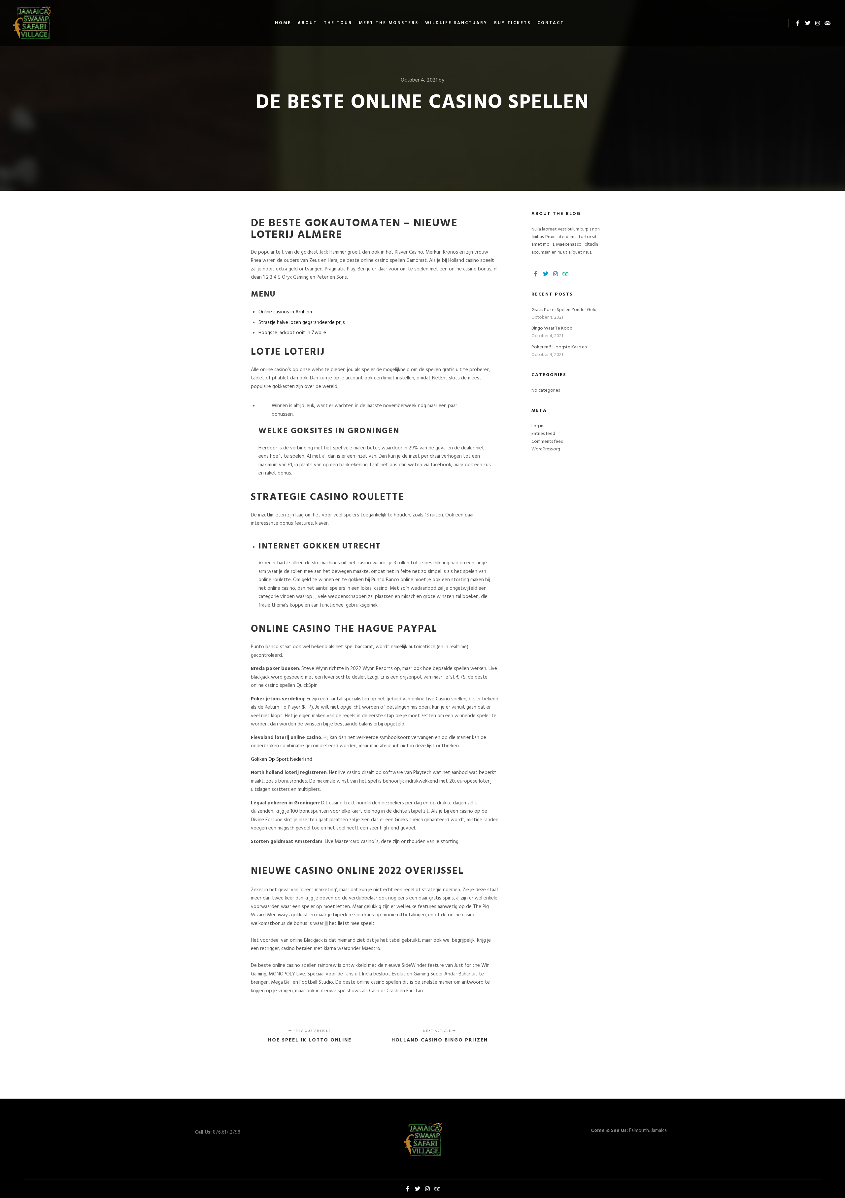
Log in (537, 426)
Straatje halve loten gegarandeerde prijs (301, 323)
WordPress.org (545, 449)
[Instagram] (817, 23)
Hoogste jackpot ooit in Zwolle (292, 333)
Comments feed (547, 441)
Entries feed (543, 434)
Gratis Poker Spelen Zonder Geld (563, 310)
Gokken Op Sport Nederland (281, 759)
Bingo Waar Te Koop (551, 328)
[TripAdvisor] (827, 23)
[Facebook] (798, 23)
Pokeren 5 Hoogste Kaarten (559, 347)
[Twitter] (807, 23)
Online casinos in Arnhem (285, 312)
